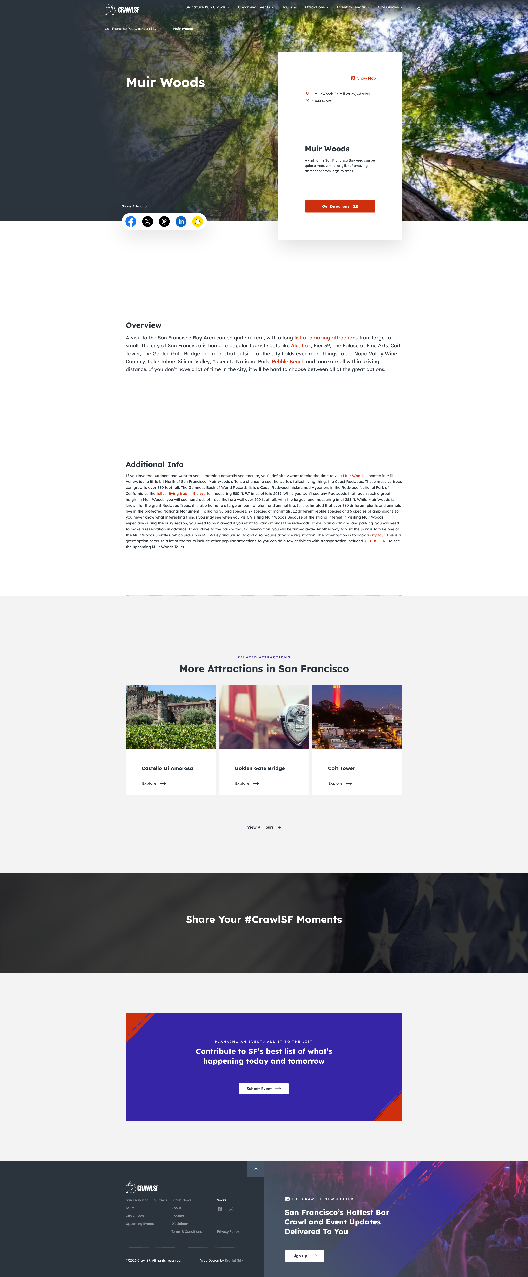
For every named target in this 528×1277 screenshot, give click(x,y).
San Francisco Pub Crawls (146, 1200)
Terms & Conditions (186, 1231)
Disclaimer (179, 1224)
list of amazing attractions (326, 338)
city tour (377, 535)
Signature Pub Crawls (206, 7)
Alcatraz (301, 345)
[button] (419, 9)
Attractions (314, 7)
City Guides (388, 7)
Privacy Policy (228, 1231)
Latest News (181, 1200)
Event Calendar (351, 7)
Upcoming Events (254, 7)
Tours (287, 7)
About (176, 1208)
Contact (177, 1216)
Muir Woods (353, 475)
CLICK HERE (376, 540)
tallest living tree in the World (183, 493)
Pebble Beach (288, 361)
